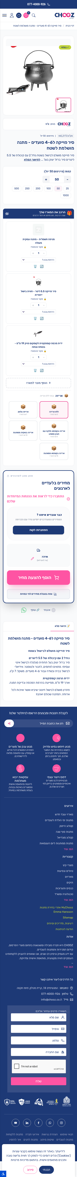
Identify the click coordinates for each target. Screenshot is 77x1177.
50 (58, 188)
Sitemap (68, 917)
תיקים (70, 882)
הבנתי (46, 1169)
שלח (39, 1081)
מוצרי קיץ (68, 865)
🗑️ (35, 266)
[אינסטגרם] (61, 1123)
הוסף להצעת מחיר (34, 577)
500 (16, 188)
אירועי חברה (32, 1134)
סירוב (30, 1169)
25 (67, 188)
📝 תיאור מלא (62, 626)
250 (27, 188)
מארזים (69, 876)
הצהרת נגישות (50, 1134)
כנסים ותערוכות (64, 888)
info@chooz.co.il (51, 999)
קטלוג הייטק (66, 826)
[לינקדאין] (27, 1123)
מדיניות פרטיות (20, 1160)
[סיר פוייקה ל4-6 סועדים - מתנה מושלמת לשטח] (38, 70)
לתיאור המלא (32, 159)
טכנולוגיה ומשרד (64, 894)
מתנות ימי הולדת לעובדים (59, 820)
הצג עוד (68, 967)
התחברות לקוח (39, 530)
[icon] (11, 15)
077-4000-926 (50, 993)
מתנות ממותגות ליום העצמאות (56, 843)
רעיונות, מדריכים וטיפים (60, 923)
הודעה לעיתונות (64, 929)
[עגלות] (18, 15)
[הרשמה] (9, 723)
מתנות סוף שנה (64, 831)
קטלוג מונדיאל (65, 837)
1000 (66, 195)
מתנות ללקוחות (14, 1134)
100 (48, 188)
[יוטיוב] (16, 1123)
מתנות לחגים (30, 1139)
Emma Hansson (63, 911)
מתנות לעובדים (64, 1139)
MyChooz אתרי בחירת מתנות (56, 907)
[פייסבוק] (38, 1123)
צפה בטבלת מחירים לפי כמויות (36, 593)
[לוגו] (64, 15)
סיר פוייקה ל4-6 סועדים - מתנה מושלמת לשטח (37, 25)
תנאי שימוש (66, 1134)
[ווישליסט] (25, 15)
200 (38, 188)
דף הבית (70, 25)
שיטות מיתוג (47, 1139)
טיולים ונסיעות (65, 871)
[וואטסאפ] (50, 1123)
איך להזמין (15, 1139)
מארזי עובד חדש (64, 814)
